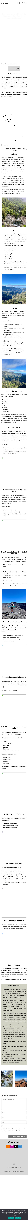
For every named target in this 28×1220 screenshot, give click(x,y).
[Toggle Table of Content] (17, 68)
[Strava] (8, 1146)
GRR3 (15, 349)
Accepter (11, 1217)
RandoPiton (15, 993)
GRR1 (8, 182)
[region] (14, 123)
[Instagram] (12, 1146)
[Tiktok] (16, 1146)
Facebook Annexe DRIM (13, 1002)
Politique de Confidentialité (14, 1167)
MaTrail (4, 3)
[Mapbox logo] (4, 145)
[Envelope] (20, 1146)
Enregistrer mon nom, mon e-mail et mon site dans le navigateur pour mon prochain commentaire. (13, 1130)
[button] (3, 1079)
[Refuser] (26, 1214)
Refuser (18, 1217)
